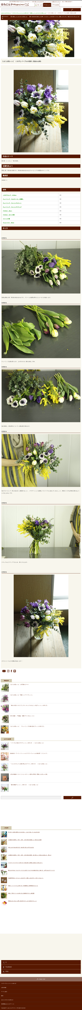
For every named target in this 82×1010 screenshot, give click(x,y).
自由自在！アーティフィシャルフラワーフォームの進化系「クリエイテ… (29, 753)
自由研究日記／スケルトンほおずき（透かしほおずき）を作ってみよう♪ (25, 878)
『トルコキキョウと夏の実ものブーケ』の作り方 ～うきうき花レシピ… (29, 763)
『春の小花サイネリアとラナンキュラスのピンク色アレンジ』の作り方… (29, 705)
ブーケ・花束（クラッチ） (61, 16)
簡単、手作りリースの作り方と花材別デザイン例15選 (21, 893)
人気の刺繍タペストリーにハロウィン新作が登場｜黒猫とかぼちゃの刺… (29, 774)
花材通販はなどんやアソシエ (7, 1004)
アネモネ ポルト (7, 210)
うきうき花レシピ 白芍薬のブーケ (19, 684)
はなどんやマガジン (11, 1008)
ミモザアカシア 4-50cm (9, 195)
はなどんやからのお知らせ (7, 999)
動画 (2, 995)
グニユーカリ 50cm (8, 222)
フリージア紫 (6, 218)
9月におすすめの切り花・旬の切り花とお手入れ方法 (21, 847)
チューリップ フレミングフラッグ (12, 207)
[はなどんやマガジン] (15, 6)
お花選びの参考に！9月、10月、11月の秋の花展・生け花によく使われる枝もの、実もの (29, 855)
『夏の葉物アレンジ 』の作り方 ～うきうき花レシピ (24, 784)
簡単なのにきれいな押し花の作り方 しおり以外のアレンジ (22, 901)
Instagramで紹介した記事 (37, 16)
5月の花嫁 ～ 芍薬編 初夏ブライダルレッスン (22, 715)
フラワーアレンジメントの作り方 (8, 983)
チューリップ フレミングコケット (12, 203)
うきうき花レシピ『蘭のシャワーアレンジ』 (21, 695)
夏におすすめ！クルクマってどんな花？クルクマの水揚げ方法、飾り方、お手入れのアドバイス (31, 870)
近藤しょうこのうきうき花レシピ (19, 16)
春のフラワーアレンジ (73, 16)
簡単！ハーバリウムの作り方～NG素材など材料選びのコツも (23, 885)
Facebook (9, 967)
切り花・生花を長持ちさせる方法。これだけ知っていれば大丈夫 (24, 832)
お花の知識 (3, 987)
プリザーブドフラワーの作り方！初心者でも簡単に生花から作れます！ (25, 862)
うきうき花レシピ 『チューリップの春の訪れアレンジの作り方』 (27, 726)
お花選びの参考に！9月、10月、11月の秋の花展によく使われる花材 (25, 839)
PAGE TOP (42, 979)
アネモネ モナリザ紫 (8, 214)
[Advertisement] (41, 811)
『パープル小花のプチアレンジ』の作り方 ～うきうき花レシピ (27, 743)
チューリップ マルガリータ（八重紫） (13, 199)
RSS (7, 971)
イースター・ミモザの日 (49, 16)
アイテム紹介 (4, 991)
